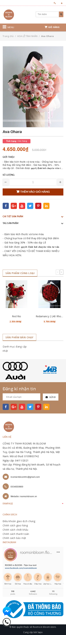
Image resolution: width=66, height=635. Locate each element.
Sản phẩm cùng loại (19, 273)
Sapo (40, 632)
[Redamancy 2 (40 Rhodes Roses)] (50, 294)
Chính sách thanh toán (16, 534)
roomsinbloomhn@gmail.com (25, 476)
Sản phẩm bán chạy (19, 337)
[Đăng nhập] (60, 3)
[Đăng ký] (54, 3)
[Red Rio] (16, 294)
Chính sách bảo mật (14, 538)
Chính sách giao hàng (15, 525)
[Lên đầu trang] (58, 624)
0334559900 (17, 486)
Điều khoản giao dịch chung (19, 521)
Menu (11, 27)
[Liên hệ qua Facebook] (7, 611)
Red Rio (16, 316)
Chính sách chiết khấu (15, 529)
